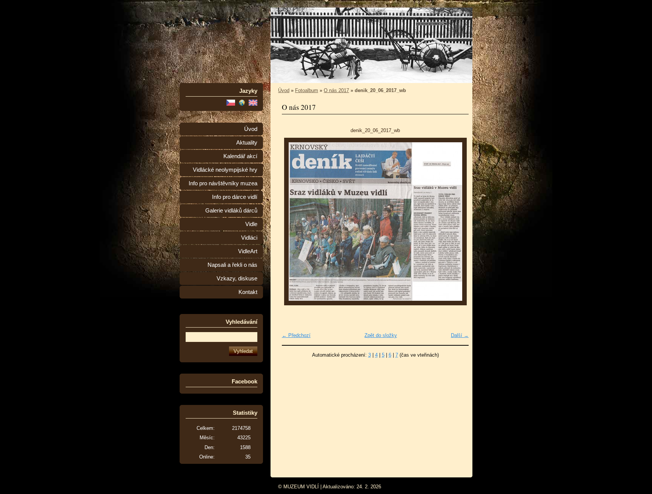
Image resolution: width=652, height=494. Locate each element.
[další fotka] (456, 221)
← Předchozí (296, 335)
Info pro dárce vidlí (234, 197)
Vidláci (249, 238)
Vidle (251, 224)
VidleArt (247, 251)
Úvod (250, 129)
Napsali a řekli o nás (232, 265)
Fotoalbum (306, 90)
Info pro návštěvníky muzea (223, 183)
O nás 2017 (336, 90)
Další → (460, 335)
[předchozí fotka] (294, 221)
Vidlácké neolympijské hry (225, 170)
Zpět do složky (380, 335)
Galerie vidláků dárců (231, 211)
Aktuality (246, 143)
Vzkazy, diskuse (237, 278)
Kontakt (247, 292)
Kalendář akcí (240, 156)
